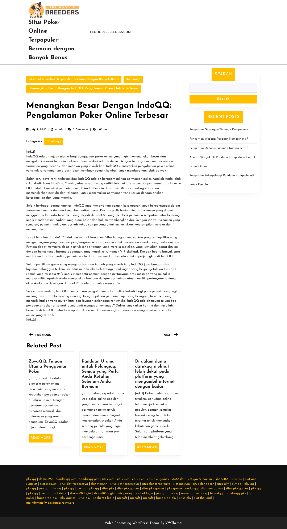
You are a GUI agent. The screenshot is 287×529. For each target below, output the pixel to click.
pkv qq (31, 479)
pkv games (67, 498)
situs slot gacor (203, 484)
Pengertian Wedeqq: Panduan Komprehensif (219, 138)
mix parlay (125, 493)
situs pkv (108, 479)
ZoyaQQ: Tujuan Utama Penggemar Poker (48, 366)
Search (223, 74)
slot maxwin (48, 484)
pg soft (122, 498)
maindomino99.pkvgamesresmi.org (50, 502)
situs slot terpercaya (73, 484)
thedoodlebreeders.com (109, 32)
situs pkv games (157, 479)
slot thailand (203, 498)
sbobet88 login (80, 493)
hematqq (216, 493)
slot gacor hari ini (200, 479)
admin (59, 129)
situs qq (236, 479)
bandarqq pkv (65, 479)
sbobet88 (222, 479)
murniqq (201, 493)
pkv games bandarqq (182, 488)
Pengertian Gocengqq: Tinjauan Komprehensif (220, 129)
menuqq (186, 493)
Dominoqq (133, 79)
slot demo (60, 493)
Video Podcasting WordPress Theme (132, 523)
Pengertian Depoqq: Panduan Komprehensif (219, 148)
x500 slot (178, 479)
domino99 (46, 479)
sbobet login (144, 493)
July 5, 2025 (38, 129)
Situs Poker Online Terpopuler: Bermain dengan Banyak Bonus (51, 40)
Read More (42, 439)
